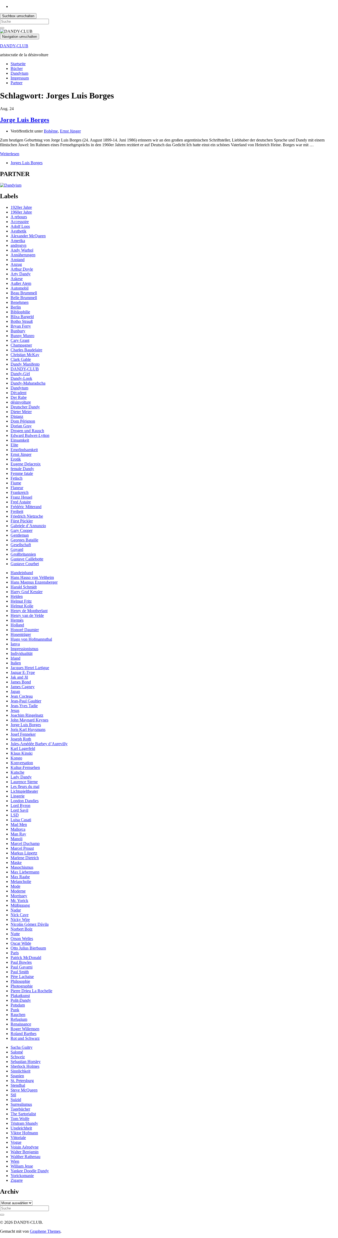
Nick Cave (20, 915)
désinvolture (21, 402)
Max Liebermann (25, 872)
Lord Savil (19, 810)
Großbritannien (23, 554)
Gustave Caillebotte (27, 559)
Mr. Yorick (19, 900)
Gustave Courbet (25, 563)
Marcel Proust (22, 848)
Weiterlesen (9, 154)
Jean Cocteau (22, 696)
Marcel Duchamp (25, 843)
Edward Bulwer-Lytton (30, 435)
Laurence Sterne (24, 781)
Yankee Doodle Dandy (30, 1171)
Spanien (17, 1076)
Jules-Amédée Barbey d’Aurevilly (39, 743)
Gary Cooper (21, 530)
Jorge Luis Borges (24, 119)
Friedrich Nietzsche (27, 516)
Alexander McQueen (28, 236)
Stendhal (18, 1085)
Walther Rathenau (25, 1156)
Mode (15, 886)
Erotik (16, 459)
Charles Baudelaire (26, 350)
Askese (17, 278)
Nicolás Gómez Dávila (30, 924)
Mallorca (18, 829)
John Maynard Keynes (29, 720)
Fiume (16, 483)
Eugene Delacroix (26, 464)
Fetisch (16, 478)
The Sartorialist (23, 1114)
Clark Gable (21, 359)
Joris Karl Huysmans (28, 729)
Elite (14, 445)
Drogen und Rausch (27, 430)
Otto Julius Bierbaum (28, 948)
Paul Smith (20, 972)
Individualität (21, 653)
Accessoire (20, 221)
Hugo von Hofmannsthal (31, 639)
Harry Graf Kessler (27, 591)
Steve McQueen (24, 1090)
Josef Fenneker (23, 734)
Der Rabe (19, 397)
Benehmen (20, 302)
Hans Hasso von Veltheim (32, 577)
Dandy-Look (21, 378)
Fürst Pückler (22, 521)
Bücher (17, 68)
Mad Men (19, 824)
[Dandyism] (10, 185)
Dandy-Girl (20, 373)
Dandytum (19, 73)
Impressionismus (24, 648)
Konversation (22, 762)
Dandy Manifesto (25, 364)
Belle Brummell (24, 297)
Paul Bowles (21, 962)
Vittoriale (18, 1137)
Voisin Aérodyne (25, 1147)
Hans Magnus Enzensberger (34, 582)
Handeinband (22, 572)
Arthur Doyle (22, 269)
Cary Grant (20, 340)
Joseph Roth (21, 739)
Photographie (22, 986)
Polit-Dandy (21, 1000)
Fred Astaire (21, 502)
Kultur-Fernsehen (25, 767)
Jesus (15, 710)
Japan (15, 691)
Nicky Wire (20, 919)
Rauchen (18, 1014)
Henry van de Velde (27, 615)
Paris (15, 953)
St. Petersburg (22, 1080)
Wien (15, 1161)
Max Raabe (20, 877)
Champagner (21, 345)
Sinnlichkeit (20, 1071)
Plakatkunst (20, 995)
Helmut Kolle (22, 606)
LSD (15, 815)
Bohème (51, 131)
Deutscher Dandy (25, 407)
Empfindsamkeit (24, 449)
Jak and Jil (19, 677)
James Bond (21, 682)
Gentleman (20, 535)
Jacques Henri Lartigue (30, 667)
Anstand (18, 259)
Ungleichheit (21, 1128)
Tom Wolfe (20, 1118)
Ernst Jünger (70, 131)
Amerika (18, 240)
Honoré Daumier (25, 629)
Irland (15, 658)
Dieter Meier (21, 411)
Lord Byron (20, 805)
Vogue (16, 1142)
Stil (13, 1095)
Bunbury (18, 331)
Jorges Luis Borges (27, 162)
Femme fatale (22, 473)
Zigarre (17, 1180)
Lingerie (18, 796)
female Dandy (22, 468)
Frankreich (20, 492)
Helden (17, 596)
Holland (17, 625)
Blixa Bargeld (22, 316)
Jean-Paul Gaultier (26, 701)
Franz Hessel (21, 497)
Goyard (17, 549)
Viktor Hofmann (24, 1133)
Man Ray (18, 834)
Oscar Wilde (21, 943)
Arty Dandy (21, 274)
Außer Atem (21, 283)
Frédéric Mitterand (26, 506)
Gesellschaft (21, 544)
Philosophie (20, 981)
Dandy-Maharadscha (28, 383)
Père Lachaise (22, 976)
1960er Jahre (21, 212)
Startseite (18, 64)
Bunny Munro (22, 335)
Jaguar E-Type (23, 672)
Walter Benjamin (25, 1152)
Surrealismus (21, 1104)
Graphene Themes (45, 1231)
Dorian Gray (21, 426)
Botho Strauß (22, 321)
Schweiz (18, 1057)
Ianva (15, 644)
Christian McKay (25, 354)
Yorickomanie (22, 1175)
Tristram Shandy (24, 1123)
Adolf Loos (20, 226)
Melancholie (21, 881)
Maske (16, 862)
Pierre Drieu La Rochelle (31, 991)
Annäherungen (23, 255)
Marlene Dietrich (25, 858)
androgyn (18, 245)
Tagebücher (20, 1109)
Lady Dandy (21, 777)
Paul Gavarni (21, 967)
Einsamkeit (20, 440)
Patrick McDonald (26, 957)
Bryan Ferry (21, 326)
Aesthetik (18, 231)
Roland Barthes (23, 1033)
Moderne (18, 891)
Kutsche (17, 772)
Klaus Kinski (21, 753)
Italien (16, 663)
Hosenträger (21, 634)
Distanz (17, 416)
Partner (16, 83)
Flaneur (17, 487)
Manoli (16, 839)
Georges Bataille (24, 540)
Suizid (16, 1099)
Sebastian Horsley (26, 1061)
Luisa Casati (21, 820)
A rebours (19, 217)
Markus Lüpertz (24, 853)
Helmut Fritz (21, 601)
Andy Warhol (22, 250)
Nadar (16, 910)
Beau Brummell (24, 293)
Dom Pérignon (23, 421)
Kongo (16, 758)
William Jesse (22, 1166)
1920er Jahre (21, 207)
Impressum (20, 78)
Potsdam (18, 1005)
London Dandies (25, 800)
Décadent (18, 392)
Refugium (19, 1019)
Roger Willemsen (25, 1029)
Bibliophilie (20, 312)
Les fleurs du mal (25, 786)
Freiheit (17, 511)
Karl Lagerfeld (23, 748)
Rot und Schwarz (25, 1038)
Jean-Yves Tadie (24, 705)
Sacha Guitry (21, 1047)
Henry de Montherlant (29, 610)
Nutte (15, 934)
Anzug (16, 264)
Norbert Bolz (21, 929)
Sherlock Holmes (25, 1066)
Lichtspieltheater (24, 791)
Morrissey (19, 896)
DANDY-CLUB (14, 46)
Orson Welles (22, 938)
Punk (15, 1010)
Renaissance (21, 1024)
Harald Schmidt (24, 587)
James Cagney (23, 686)
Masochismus (22, 867)
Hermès (17, 620)
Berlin (16, 307)
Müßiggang (20, 905)
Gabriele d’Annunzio (28, 525)
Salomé (17, 1052)
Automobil (20, 288)
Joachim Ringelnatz (27, 715)
